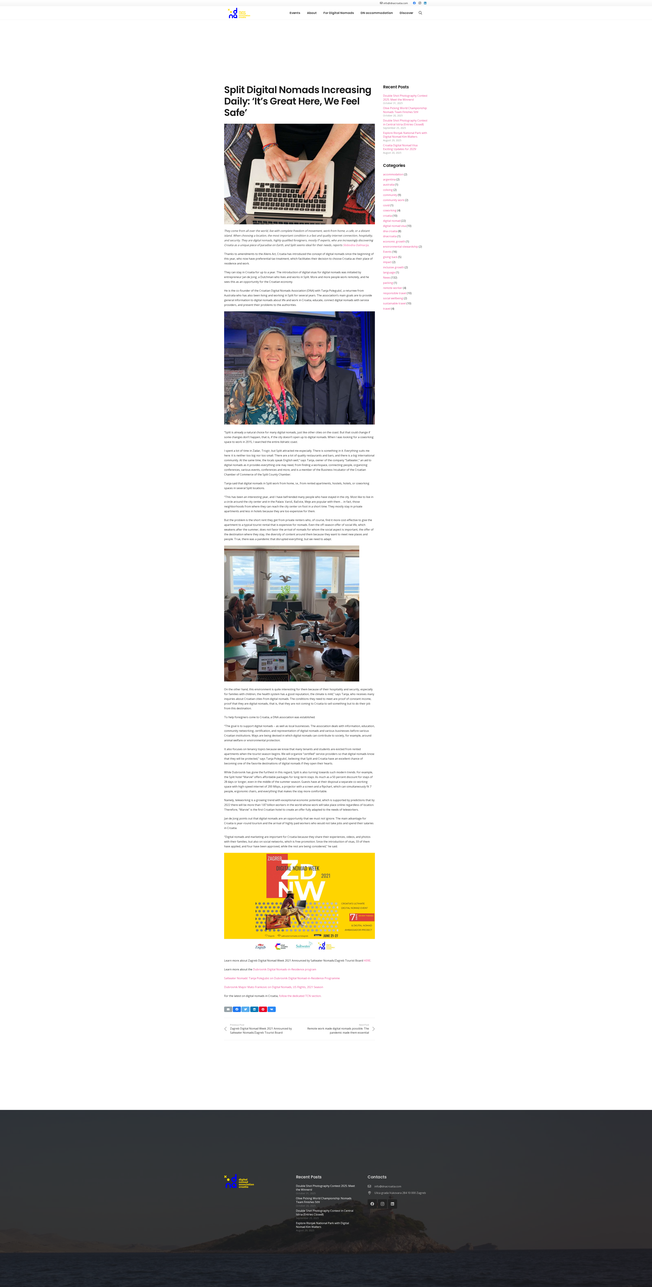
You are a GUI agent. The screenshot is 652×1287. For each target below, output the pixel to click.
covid (386, 205)
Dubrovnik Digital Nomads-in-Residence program (284, 969)
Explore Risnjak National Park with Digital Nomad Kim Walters (405, 135)
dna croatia (390, 231)
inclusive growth (393, 267)
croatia (387, 216)
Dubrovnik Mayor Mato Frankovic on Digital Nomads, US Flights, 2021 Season (273, 987)
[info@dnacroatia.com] (371, 1186)
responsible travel (394, 293)
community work (393, 200)
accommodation (393, 174)
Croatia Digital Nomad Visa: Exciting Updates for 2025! (400, 147)
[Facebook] (414, 3)
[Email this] (228, 1009)
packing (388, 283)
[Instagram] (419, 3)
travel (386, 308)
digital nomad (391, 221)
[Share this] (237, 1009)
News (386, 277)
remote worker (392, 288)
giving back (390, 257)
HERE (367, 960)
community (390, 195)
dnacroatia (390, 236)
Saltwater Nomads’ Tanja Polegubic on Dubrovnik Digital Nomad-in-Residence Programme (282, 978)
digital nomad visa (394, 226)
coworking (389, 210)
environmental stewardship (400, 246)
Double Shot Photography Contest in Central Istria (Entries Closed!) (405, 122)
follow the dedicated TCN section (300, 996)
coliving (388, 190)
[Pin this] (263, 1009)
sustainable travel (394, 303)
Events (387, 252)
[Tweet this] (245, 1009)
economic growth (394, 241)
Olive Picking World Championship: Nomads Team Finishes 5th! (405, 110)
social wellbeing (393, 298)
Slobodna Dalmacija (355, 245)
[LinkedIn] (425, 3)
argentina (389, 179)
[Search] (420, 13)
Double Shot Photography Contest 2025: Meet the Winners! (405, 97)
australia (388, 184)
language (389, 272)
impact (387, 262)
